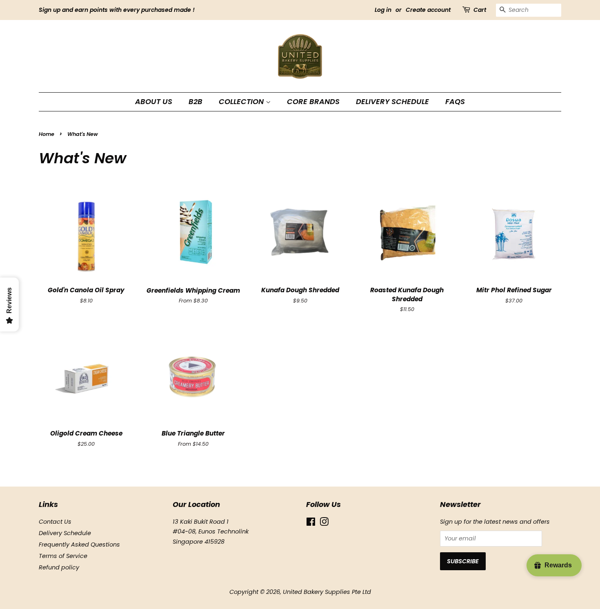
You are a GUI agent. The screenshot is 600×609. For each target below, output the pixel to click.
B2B (195, 101)
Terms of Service (63, 556)
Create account (428, 10)
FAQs (455, 101)
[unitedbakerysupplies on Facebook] (311, 523)
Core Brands (313, 101)
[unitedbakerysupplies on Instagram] (324, 523)
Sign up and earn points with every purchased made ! (117, 10)
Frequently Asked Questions (79, 544)
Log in (383, 10)
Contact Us (55, 522)
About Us (153, 101)
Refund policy (59, 567)
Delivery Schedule (392, 101)
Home (46, 134)
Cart (479, 10)
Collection (242, 101)
